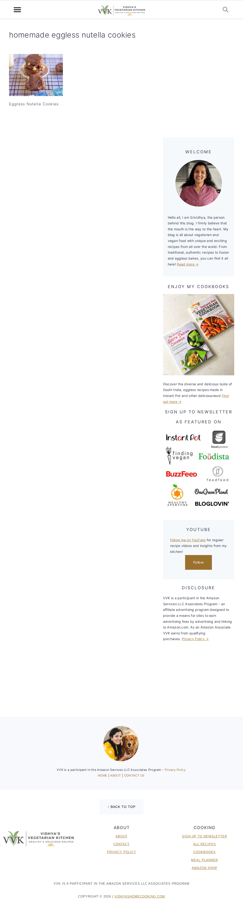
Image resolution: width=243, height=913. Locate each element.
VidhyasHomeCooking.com (139, 896)
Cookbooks (204, 852)
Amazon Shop (204, 868)
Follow (198, 562)
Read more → (187, 264)
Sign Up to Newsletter (204, 836)
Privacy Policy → (195, 639)
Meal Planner (204, 860)
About (121, 836)
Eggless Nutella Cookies (34, 103)
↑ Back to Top (121, 807)
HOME (103, 775)
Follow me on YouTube (188, 540)
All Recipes (204, 844)
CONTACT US (134, 775)
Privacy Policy (175, 770)
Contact (121, 844)
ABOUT (116, 775)
